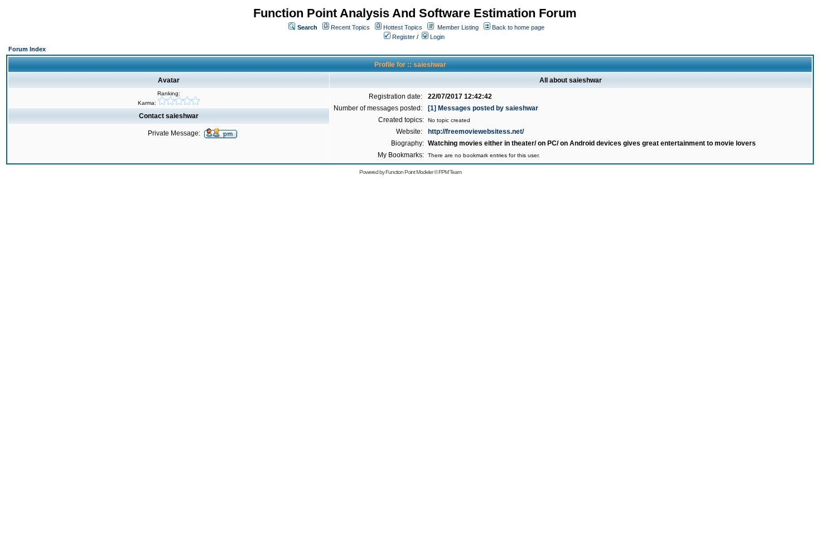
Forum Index (27, 49)
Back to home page (518, 27)
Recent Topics (350, 27)
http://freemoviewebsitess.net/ (476, 131)
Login (436, 36)
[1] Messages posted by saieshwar (483, 108)
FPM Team (449, 172)
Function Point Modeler (409, 172)
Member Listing (458, 27)
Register (402, 36)
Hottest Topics (402, 27)
